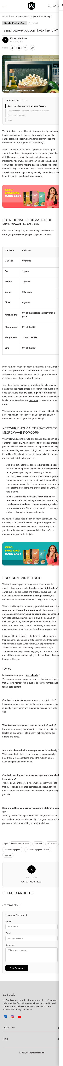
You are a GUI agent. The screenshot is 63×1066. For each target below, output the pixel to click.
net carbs (33, 400)
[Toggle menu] (5, 6)
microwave (52, 844)
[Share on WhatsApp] (25, 48)
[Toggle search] (49, 6)
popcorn (8, 855)
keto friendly (32, 675)
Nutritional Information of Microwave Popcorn (26, 106)
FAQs (9, 120)
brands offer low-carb (20, 844)
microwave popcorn (13, 849)
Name (8, 921)
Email (8, 933)
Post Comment (17, 968)
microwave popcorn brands (38, 849)
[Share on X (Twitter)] (12, 48)
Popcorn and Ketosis (16, 115)
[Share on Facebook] (19, 48)
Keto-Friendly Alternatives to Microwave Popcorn (28, 111)
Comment (10, 945)
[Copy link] (32, 48)
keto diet (38, 844)
